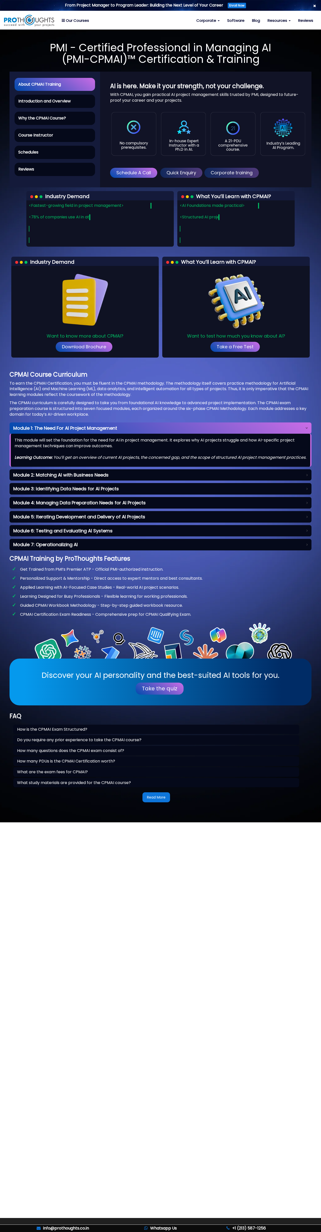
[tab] (156, 729)
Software (236, 20)
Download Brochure (84, 347)
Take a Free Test (235, 347)
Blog (256, 20)
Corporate (206, 20)
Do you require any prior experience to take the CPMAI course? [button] (79, 740)
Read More (156, 797)
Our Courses (77, 20)
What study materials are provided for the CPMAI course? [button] (74, 783)
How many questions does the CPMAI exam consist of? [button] (70, 750)
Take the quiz (159, 688)
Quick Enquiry (181, 173)
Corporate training (232, 173)
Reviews (305, 20)
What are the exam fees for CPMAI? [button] (52, 772)
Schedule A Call (133, 173)
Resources (278, 20)
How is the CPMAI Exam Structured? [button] (52, 729)
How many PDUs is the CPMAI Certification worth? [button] (66, 761)
